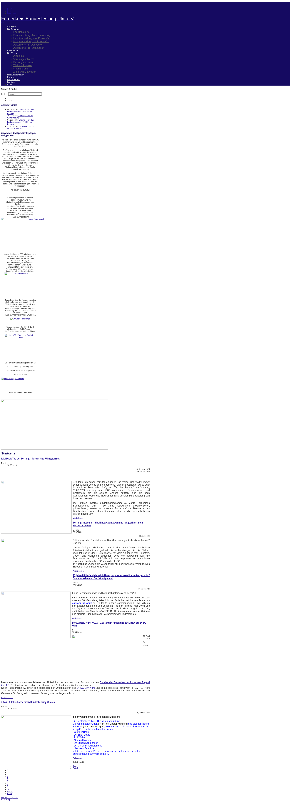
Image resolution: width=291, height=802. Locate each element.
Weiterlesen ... (79, 518)
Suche (10, 11)
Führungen (12, 50)
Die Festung (13, 29)
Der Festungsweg (15, 74)
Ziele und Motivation (24, 71)
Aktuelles (18, 55)
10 (8, 789)
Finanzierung (20, 68)
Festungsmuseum (23, 62)
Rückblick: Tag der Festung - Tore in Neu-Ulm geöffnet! (30, 458)
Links (9, 84)
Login (9, 9)
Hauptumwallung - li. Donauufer (31, 41)
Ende (9, 794)
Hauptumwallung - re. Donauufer (31, 38)
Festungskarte (21, 31)
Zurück (75, 768)
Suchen (4, 94)
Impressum (11, 13)
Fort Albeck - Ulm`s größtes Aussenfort (20, 127)
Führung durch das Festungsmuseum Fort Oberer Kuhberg (20, 111)
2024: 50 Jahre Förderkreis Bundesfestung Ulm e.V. (28, 702)
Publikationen (13, 79)
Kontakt (11, 82)
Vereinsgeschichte (23, 59)
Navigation (5, 22)
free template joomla (9, 798)
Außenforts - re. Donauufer (28, 47)
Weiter (10, 791)
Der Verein (12, 53)
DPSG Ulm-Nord (86, 688)
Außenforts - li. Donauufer (28, 44)
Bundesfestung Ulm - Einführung (31, 35)
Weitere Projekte (22, 65)
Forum (10, 77)
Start (74, 766)
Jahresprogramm (82, 603)
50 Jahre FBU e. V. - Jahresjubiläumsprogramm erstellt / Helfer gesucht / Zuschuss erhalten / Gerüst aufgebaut (111, 577)
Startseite (11, 26)
